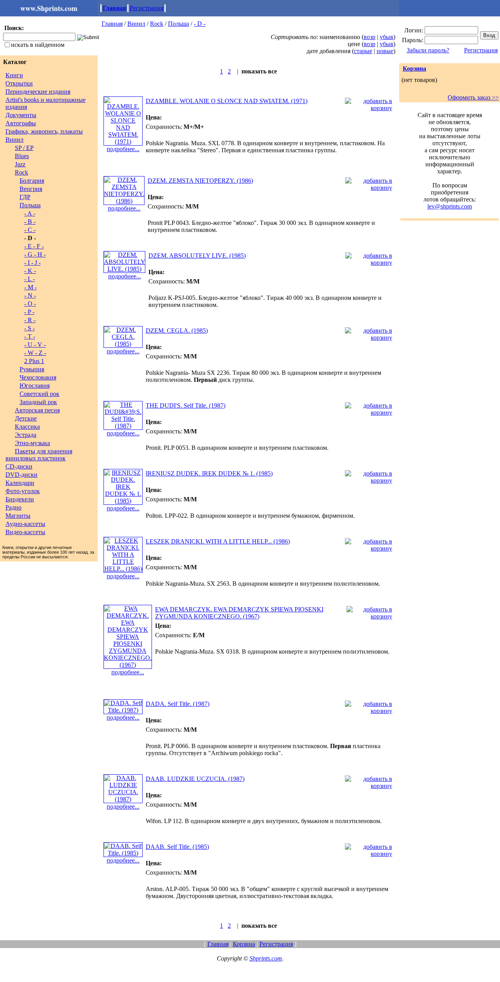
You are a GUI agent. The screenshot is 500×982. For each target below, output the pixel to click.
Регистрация (146, 8)
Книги (14, 75)
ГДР (25, 197)
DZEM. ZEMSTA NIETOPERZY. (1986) (200, 180)
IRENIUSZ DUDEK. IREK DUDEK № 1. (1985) (209, 473)
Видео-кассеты (25, 532)
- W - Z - (35, 352)
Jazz (20, 164)
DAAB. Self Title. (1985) (177, 846)
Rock (21, 172)
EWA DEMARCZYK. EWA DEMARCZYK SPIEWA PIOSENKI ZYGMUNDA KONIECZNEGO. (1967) (239, 613)
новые (385, 51)
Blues (22, 156)
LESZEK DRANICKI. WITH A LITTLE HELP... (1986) (218, 541)
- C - (30, 229)
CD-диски (18, 466)
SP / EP (24, 147)
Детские (26, 418)
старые (363, 51)
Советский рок (39, 393)
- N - (30, 295)
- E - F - (34, 246)
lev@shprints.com (449, 206)
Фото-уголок (22, 491)
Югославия (35, 385)
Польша (30, 205)
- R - (30, 320)
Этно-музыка (32, 443)
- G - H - (35, 254)
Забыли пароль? (428, 50)
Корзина (414, 68)
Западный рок (38, 402)
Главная (114, 8)
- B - (30, 221)
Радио (13, 507)
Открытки (19, 83)
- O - (30, 303)
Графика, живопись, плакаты (44, 131)
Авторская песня (37, 410)
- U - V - (35, 344)
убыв (386, 37)
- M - (30, 287)
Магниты (17, 515)
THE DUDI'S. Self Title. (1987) (185, 405)
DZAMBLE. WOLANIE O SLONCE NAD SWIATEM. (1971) (226, 101)
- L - (29, 279)
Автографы (20, 123)
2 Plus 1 (34, 361)
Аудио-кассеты (25, 523)
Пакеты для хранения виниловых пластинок (38, 455)
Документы (20, 115)
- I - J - (32, 262)
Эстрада (25, 434)
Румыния (32, 369)
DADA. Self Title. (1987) (177, 703)
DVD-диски (21, 474)
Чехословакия (38, 377)
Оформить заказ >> (473, 97)
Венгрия (31, 188)
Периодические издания (37, 91)
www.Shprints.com (48, 8)
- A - (29, 213)
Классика (27, 426)
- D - (199, 23)
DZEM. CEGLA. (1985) (177, 330)
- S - (29, 328)
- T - (29, 336)
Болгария (32, 180)
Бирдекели (19, 499)
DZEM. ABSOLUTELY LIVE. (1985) (197, 255)
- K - (30, 270)
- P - (29, 311)
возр (369, 37)
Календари (19, 482)
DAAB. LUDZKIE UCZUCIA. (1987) (195, 778)
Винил (14, 139)
